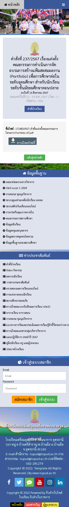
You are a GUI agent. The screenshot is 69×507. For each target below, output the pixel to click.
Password (8, 381)
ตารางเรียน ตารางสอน (17, 312)
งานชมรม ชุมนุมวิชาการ (18, 194)
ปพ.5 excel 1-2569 (16, 188)
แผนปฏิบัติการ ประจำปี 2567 (21, 337)
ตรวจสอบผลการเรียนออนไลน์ (21, 288)
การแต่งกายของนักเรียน (18, 294)
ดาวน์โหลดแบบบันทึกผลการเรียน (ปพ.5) (27, 306)
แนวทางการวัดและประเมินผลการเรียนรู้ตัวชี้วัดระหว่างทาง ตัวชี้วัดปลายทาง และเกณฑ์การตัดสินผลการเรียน (37, 324)
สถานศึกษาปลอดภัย (16, 300)
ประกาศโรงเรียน (14, 349)
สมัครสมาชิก (24, 399)
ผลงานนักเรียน (13, 276)
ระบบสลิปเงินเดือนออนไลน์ (20, 206)
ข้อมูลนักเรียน (13, 224)
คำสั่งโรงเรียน (34, 108)
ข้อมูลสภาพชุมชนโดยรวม (19, 236)
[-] (34, 21)
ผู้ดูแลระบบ (50, 504)
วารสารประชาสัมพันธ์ (17, 282)
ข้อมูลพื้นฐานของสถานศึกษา (20, 242)
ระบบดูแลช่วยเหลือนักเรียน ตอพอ (24, 200)
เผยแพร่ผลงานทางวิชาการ (19, 182)
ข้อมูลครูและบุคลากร (16, 230)
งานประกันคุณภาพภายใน (19, 212)
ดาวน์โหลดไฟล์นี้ (22, 140)
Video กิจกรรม (13, 270)
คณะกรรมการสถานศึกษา (18, 218)
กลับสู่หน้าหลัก (34, 157)
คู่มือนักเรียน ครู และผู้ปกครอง (22, 343)
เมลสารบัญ (33, 504)
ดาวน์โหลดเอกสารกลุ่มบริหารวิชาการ (25, 330)
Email (6, 369)
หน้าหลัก (13, 4)
